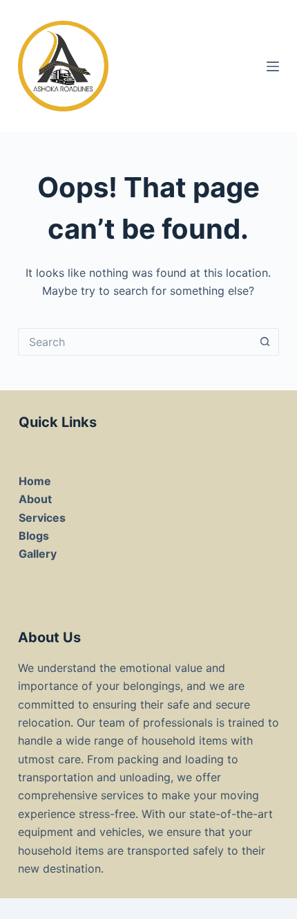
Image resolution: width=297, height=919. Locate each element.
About (35, 499)
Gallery (38, 554)
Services (42, 518)
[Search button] (265, 342)
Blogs (34, 536)
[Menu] (273, 66)
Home (35, 481)
